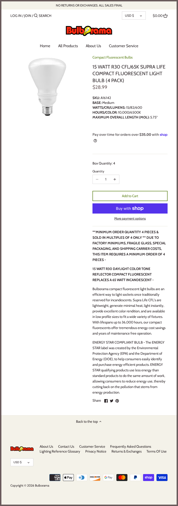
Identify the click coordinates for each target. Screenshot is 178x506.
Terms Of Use (156, 451)
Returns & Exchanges (126, 451)
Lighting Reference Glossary (60, 451)
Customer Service (92, 446)
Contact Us (66, 446)
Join (27, 16)
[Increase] (114, 179)
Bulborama (42, 485)
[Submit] (36, 15)
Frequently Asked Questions (130, 446)
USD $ (129, 15)
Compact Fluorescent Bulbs (112, 57)
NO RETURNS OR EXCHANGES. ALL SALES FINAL (89, 5)
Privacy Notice (95, 451)
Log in (16, 16)
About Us (46, 446)
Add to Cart (130, 196)
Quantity (98, 171)
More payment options (130, 218)
